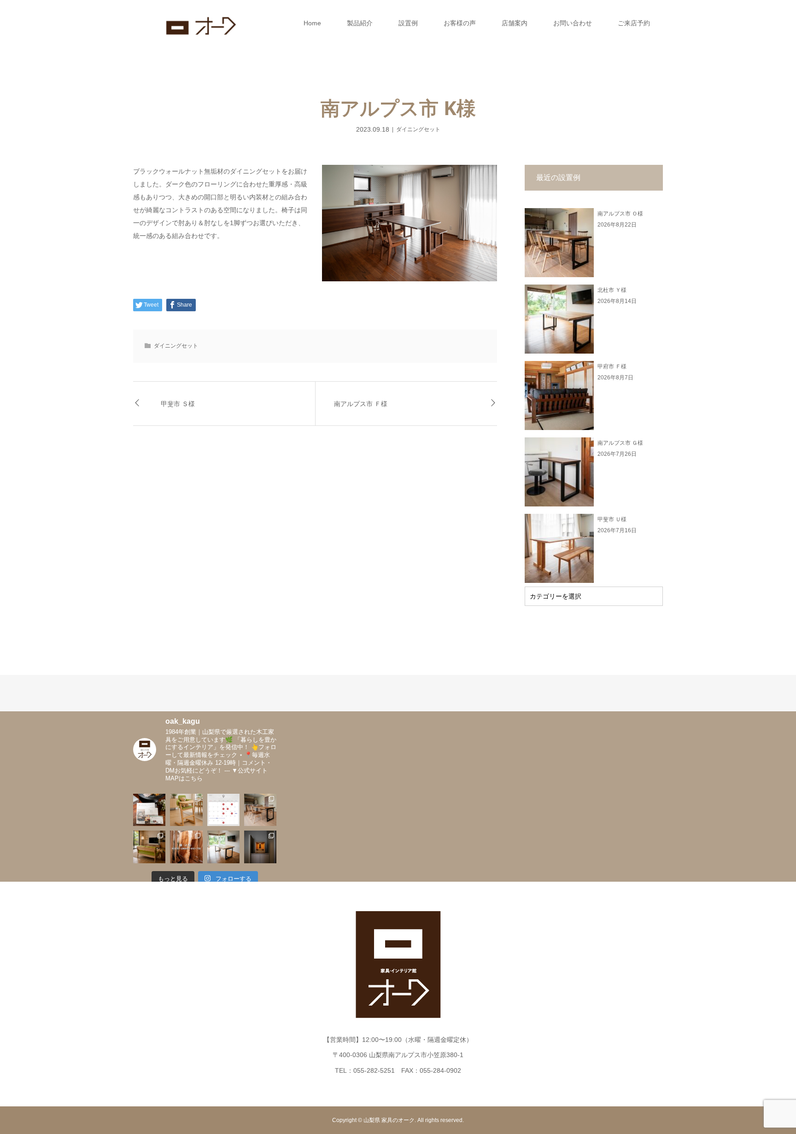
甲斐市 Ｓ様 (178, 403)
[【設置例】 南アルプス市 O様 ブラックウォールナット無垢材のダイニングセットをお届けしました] (260, 810)
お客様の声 (460, 23)
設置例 (408, 23)
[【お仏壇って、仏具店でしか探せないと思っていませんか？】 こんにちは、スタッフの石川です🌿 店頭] (260, 847)
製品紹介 (360, 23)
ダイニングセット (418, 129)
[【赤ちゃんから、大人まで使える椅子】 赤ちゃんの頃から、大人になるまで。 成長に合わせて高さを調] (186, 810)
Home (312, 23)
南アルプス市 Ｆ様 (360, 403)
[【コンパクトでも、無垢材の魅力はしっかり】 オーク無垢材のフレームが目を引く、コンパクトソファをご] (149, 847)
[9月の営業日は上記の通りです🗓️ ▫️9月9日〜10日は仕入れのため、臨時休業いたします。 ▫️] (223, 810)
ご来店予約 (634, 23)
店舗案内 (514, 23)
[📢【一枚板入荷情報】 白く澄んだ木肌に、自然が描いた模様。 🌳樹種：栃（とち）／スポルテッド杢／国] (186, 847)
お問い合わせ (572, 23)
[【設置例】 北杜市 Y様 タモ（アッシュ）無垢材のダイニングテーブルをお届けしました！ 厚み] (223, 847)
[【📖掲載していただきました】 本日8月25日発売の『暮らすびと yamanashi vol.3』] (149, 810)
